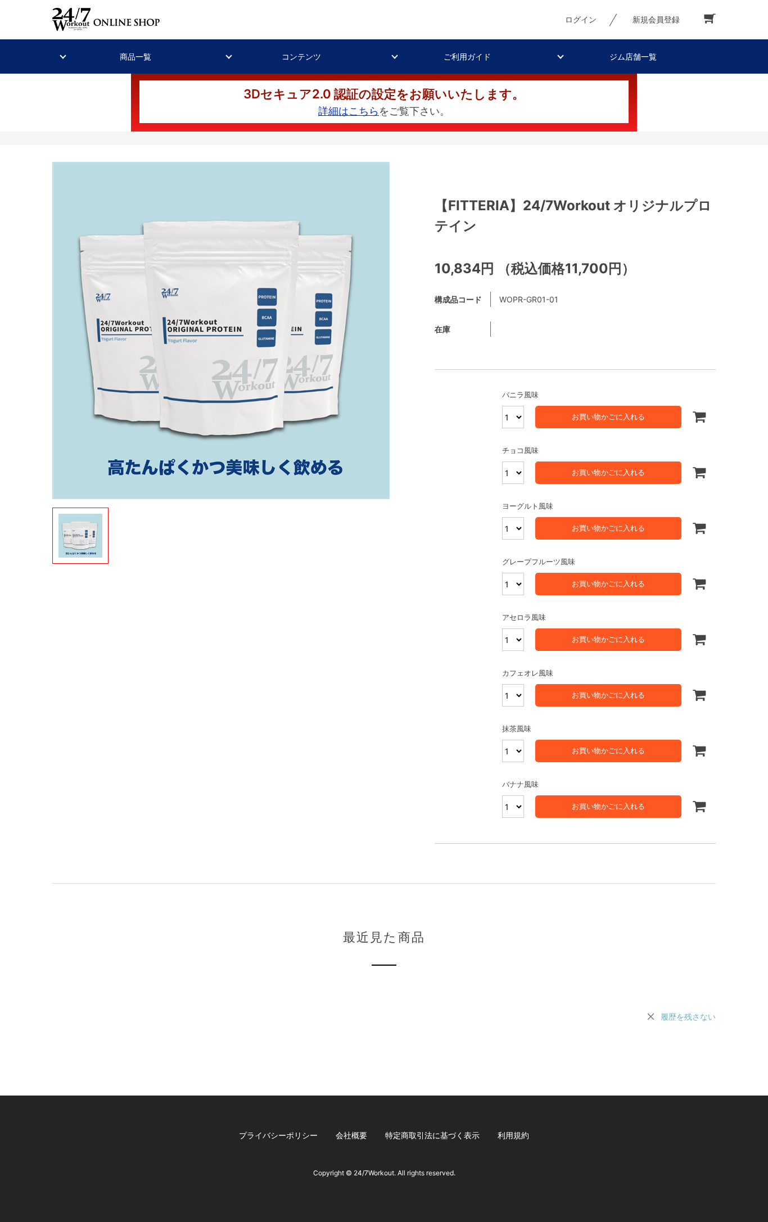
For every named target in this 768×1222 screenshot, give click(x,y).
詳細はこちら (348, 111)
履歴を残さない (688, 1016)
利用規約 (513, 1135)
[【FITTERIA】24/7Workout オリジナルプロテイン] (221, 330)
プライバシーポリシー (278, 1135)
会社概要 (351, 1135)
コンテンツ (301, 56)
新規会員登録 (656, 19)
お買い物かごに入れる (608, 416)
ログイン (581, 19)
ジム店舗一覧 (633, 56)
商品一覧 (135, 56)
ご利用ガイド (467, 56)
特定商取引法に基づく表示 (432, 1135)
